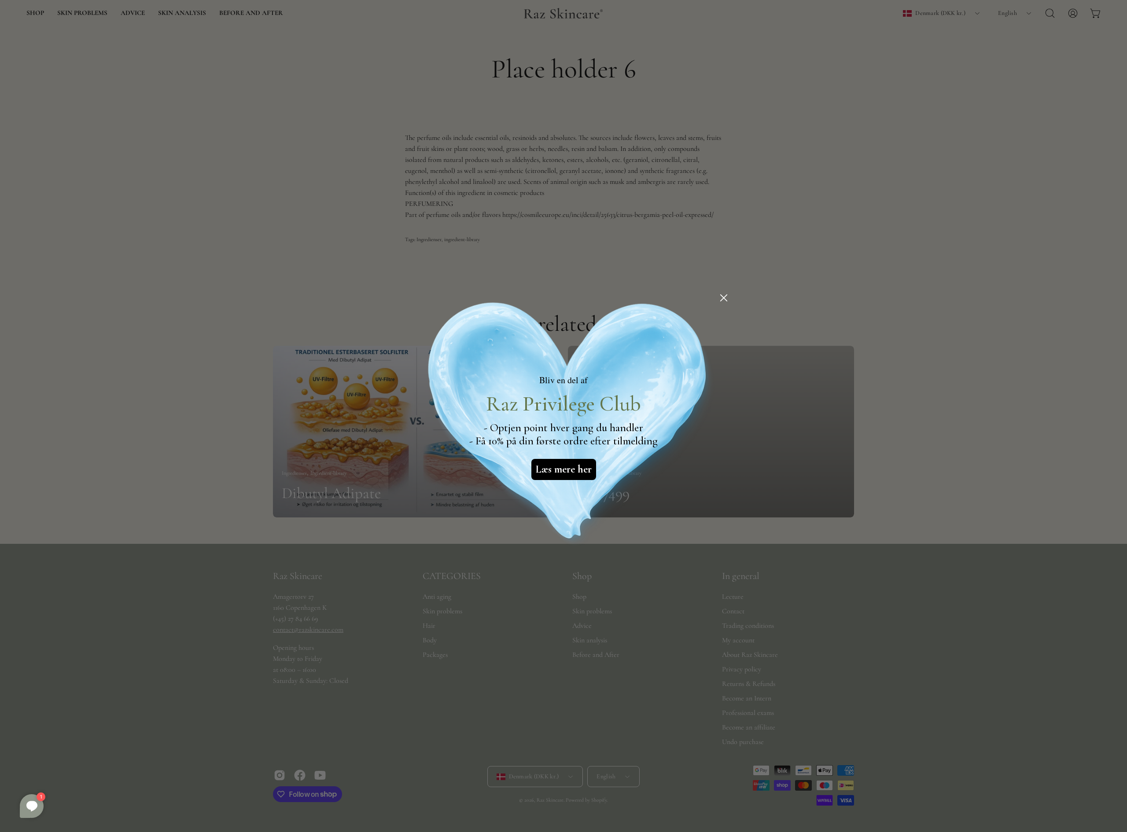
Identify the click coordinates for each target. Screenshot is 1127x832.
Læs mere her (564, 469)
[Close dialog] (724, 298)
